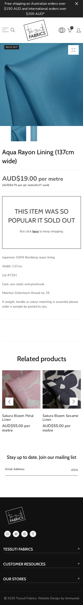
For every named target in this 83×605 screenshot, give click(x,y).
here (35, 231)
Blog (16, 534)
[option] (41, 84)
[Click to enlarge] (73, 50)
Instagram (7, 534)
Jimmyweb (72, 598)
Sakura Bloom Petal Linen (18, 418)
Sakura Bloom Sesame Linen (61, 418)
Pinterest (24, 534)
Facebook (33, 534)
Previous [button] (9, 402)
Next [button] (74, 402)
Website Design (49, 598)
